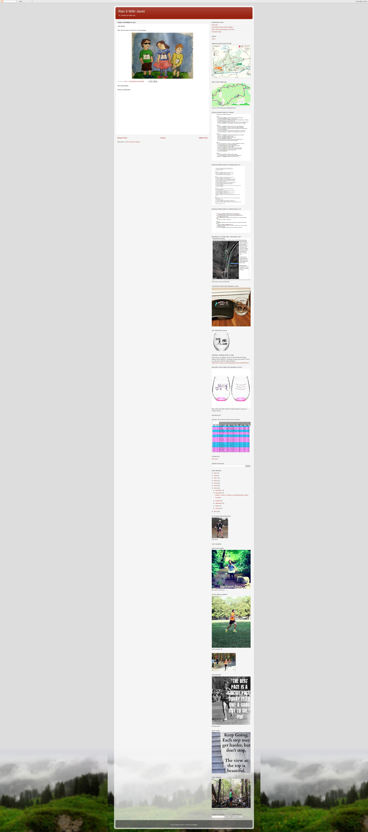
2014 (215, 485)
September (219, 503)
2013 (215, 488)
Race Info (215, 25)
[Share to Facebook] (155, 81)
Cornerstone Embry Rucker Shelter (222, 27)
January (218, 508)
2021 (215, 473)
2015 (215, 483)
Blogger (195, 824)
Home (162, 138)
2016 (215, 480)
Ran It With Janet (131, 11)
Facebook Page (216, 31)
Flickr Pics (215, 459)
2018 (215, 475)
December (218, 490)
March (217, 506)
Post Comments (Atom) (133, 142)
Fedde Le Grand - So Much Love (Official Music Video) (231, 495)
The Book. (218, 497)
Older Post (203, 138)
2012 (215, 511)
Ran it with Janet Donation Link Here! (223, 29)
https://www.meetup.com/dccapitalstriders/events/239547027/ (230, 363)
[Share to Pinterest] (156, 81)
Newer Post (122, 138)
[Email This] (149, 81)
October (218, 500)
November (218, 493)
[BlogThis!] (151, 81)
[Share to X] (153, 81)
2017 (215, 478)
